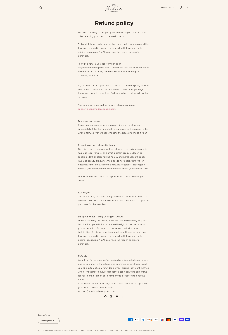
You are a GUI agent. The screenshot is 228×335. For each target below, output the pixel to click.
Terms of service (115, 330)
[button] (41, 8)
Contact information (147, 330)
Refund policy (86, 330)
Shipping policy (131, 330)
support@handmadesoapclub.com (96, 109)
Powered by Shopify (70, 330)
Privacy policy (100, 330)
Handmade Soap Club (53, 330)
